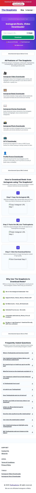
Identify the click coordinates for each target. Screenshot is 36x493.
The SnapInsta (9, 10)
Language (29, 10)
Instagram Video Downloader (11, 474)
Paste (30, 33)
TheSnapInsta (14, 485)
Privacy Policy (6, 465)
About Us (4, 453)
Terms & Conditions (8, 462)
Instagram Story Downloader (11, 476)
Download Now (18, 4)
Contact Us (5, 451)
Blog (22, 10)
